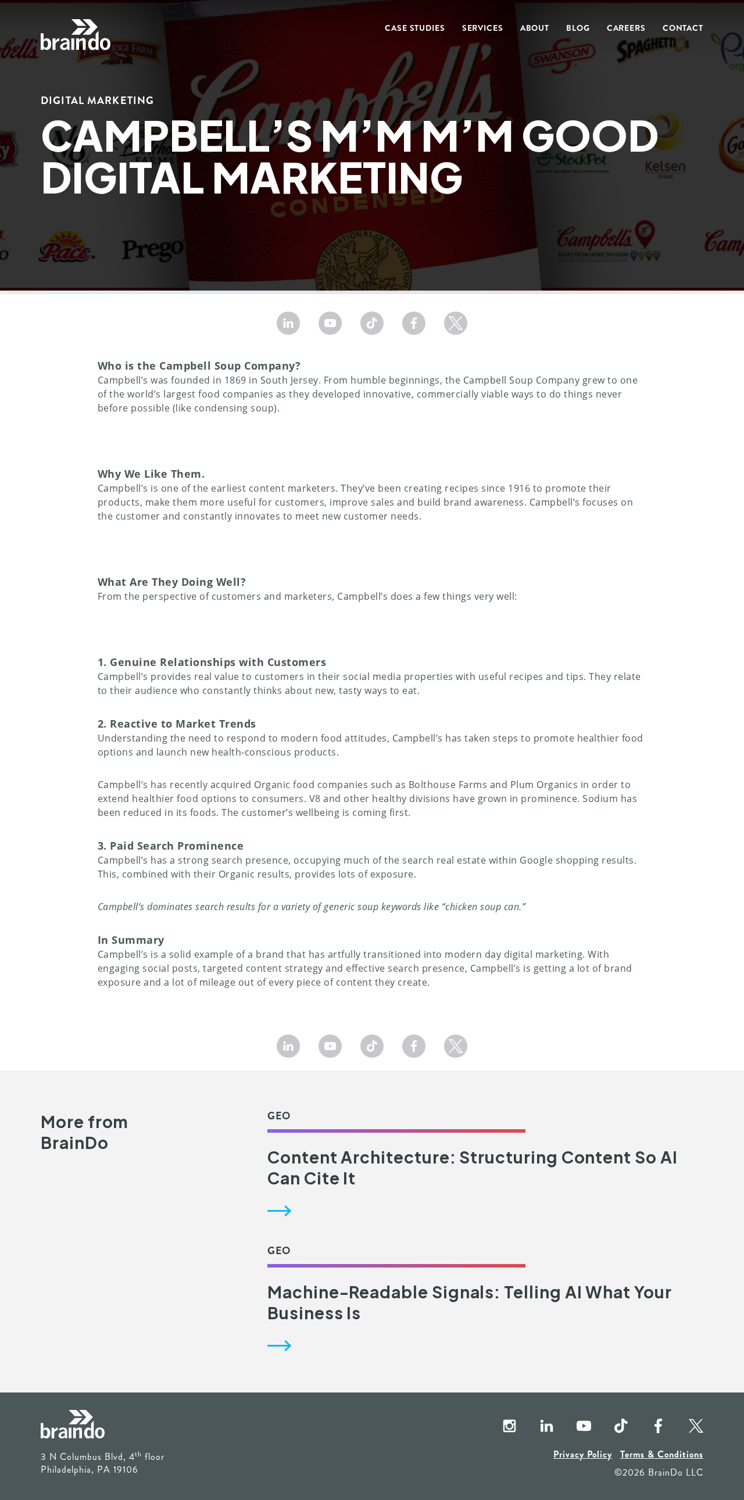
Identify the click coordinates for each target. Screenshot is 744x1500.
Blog (578, 28)
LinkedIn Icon (537, 1427)
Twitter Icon (685, 1427)
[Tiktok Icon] (372, 323)
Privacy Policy (582, 1454)
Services (482, 28)
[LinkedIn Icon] (288, 323)
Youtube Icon (574, 1427)
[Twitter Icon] (455, 323)
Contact (683, 28)
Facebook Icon (648, 1427)
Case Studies (415, 28)
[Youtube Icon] (330, 323)
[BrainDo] (75, 35)
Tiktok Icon (611, 1427)
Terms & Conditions (661, 1454)
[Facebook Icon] (413, 323)
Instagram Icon (499, 1427)
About (534, 28)
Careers (626, 28)
